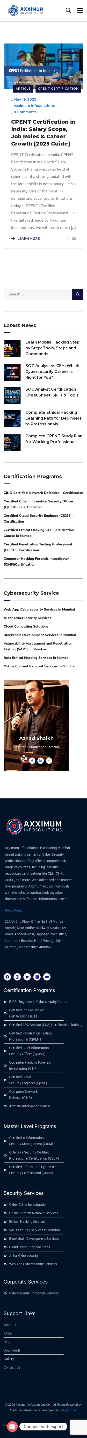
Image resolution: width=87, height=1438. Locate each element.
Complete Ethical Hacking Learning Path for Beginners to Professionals (53, 418)
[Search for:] (43, 294)
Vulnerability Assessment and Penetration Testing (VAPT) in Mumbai (38, 646)
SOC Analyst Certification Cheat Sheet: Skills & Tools (52, 392)
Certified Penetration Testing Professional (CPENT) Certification (38, 547)
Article (23, 88)
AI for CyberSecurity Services (27, 618)
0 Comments (25, 112)
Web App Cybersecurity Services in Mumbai (39, 609)
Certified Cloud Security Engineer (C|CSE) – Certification (39, 518)
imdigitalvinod (68, 1410)
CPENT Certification (58, 88)
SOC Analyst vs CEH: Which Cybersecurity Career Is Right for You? (52, 371)
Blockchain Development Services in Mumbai (40, 635)
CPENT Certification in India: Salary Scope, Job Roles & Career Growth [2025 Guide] (43, 133)
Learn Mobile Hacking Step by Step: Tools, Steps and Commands (52, 348)
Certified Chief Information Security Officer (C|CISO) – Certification (38, 504)
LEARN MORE (28, 238)
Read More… (14, 910)
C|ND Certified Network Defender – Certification (43, 493)
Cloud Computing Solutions (26, 626)
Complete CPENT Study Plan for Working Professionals (53, 439)
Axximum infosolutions (34, 105)
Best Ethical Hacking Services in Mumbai (37, 657)
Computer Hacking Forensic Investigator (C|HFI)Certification (36, 561)
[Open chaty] (12, 1426)
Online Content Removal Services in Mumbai (39, 666)
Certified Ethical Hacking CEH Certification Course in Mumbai (39, 533)
